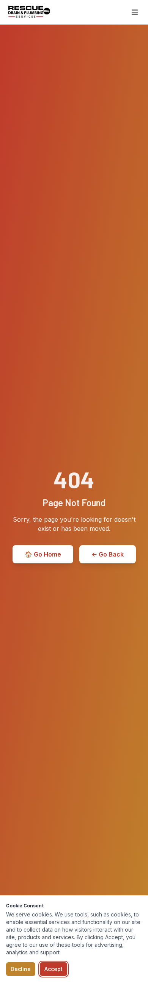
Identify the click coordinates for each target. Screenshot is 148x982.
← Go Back (107, 554)
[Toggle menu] (135, 12)
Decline (21, 969)
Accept (53, 969)
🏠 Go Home (43, 554)
